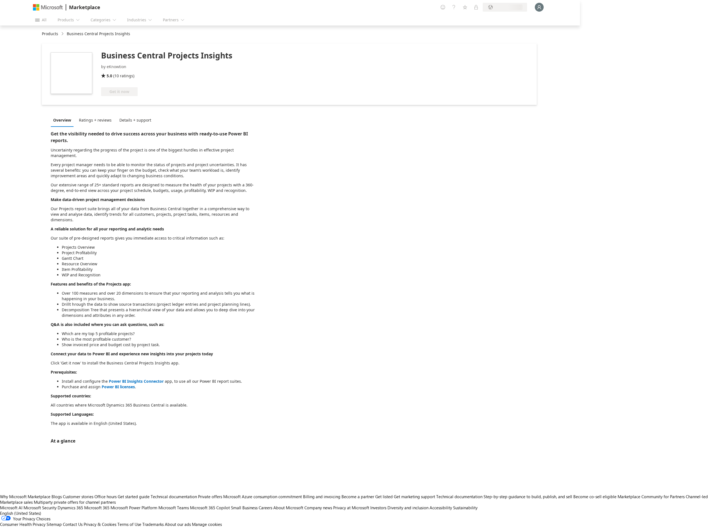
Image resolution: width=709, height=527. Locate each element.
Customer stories (78, 496)
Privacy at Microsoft (351, 507)
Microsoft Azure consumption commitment (263, 496)
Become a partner (357, 496)
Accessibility (441, 507)
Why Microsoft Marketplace (25, 496)
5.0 (109, 75)
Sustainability (465, 507)
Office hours (105, 496)
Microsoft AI (11, 507)
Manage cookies (207, 524)
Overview (62, 120)
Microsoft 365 (96, 507)
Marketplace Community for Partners (651, 496)
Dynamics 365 (70, 507)
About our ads (178, 524)
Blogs (57, 496)
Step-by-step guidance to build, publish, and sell (528, 496)
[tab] (63, 120)
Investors (378, 507)
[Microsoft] (48, 7)
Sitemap (54, 524)
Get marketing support (414, 496)
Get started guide (134, 496)
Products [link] (50, 33)
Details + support (135, 120)
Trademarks (153, 524)
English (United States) (20, 513)
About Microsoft (288, 507)
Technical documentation (174, 496)
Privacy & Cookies (100, 524)
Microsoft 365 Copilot (210, 507)
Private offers (210, 496)
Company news (318, 507)
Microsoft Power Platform (134, 507)
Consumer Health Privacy (22, 524)
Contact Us (73, 524)
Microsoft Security (40, 507)
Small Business (244, 507)
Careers (265, 507)
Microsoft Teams (173, 507)
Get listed (384, 496)
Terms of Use (129, 524)
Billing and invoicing (321, 496)
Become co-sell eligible (594, 496)
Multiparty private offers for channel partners (75, 502)
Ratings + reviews (95, 120)
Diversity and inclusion (407, 507)
